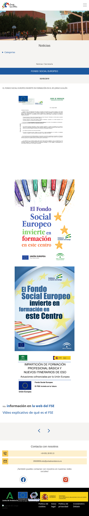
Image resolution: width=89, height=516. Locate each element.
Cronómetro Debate (79, 505)
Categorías (9, 52)
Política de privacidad (63, 505)
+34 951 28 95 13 (47, 453)
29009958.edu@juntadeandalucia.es (47, 461)
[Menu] (85, 5)
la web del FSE (43, 406)
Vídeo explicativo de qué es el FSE (28, 412)
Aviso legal (53, 505)
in (8, 406)
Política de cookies (43, 505)
